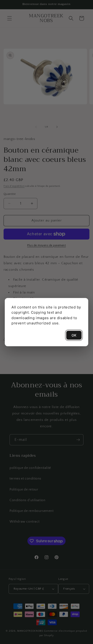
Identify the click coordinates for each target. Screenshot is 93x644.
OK (74, 335)
